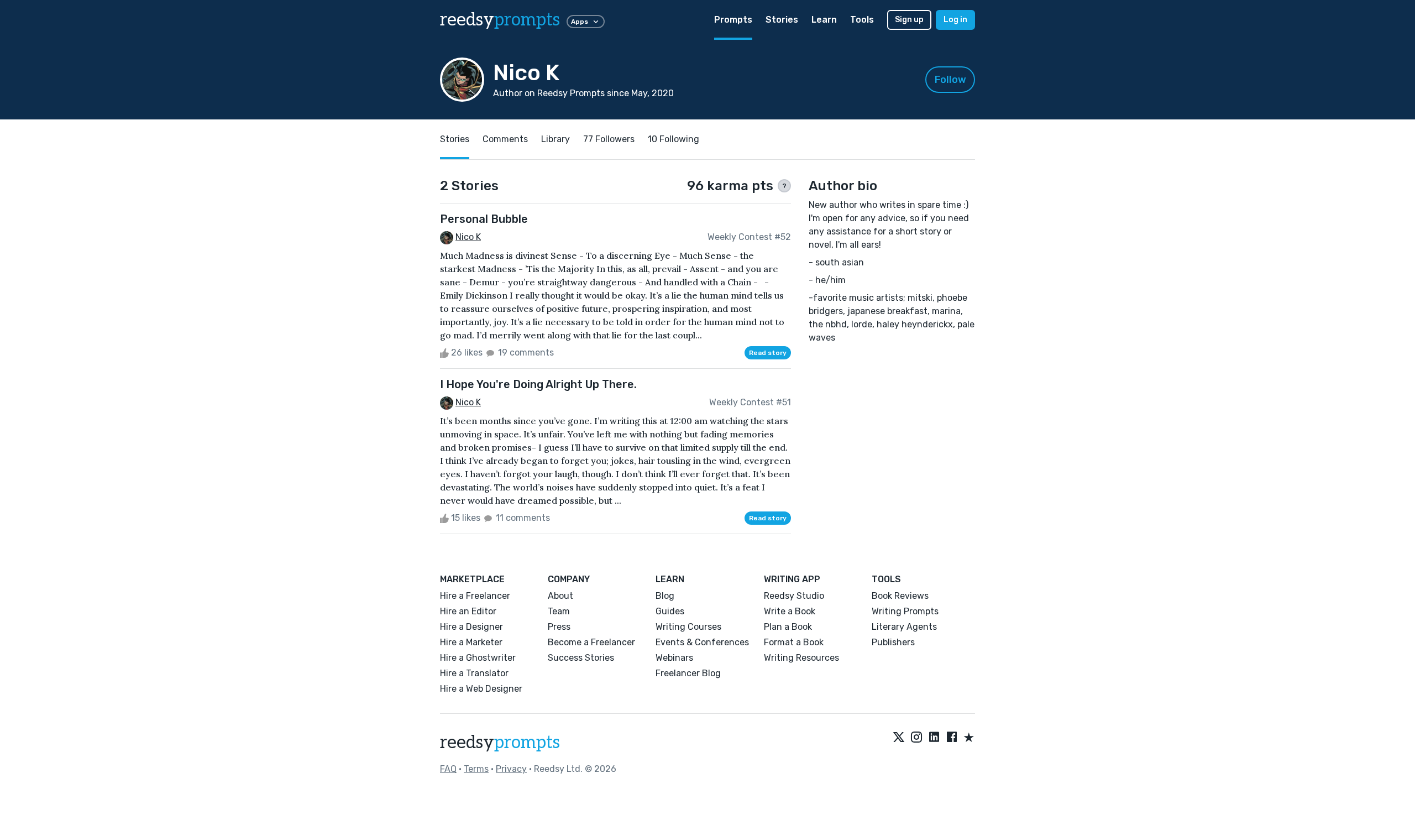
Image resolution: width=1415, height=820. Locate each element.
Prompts (733, 19)
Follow (950, 80)
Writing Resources (801, 657)
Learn (824, 19)
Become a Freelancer (591, 642)
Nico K (468, 237)
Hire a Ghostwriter (478, 657)
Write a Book (789, 611)
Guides (670, 611)
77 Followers (609, 139)
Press (559, 626)
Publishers (893, 642)
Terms (476, 769)
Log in (955, 19)
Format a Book (794, 642)
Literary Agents (904, 626)
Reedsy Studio (794, 596)
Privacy (511, 769)
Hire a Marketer (471, 642)
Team (559, 611)
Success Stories (581, 657)
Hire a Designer (471, 626)
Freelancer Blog (688, 673)
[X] (898, 738)
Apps (579, 21)
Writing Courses (688, 626)
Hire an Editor (468, 611)
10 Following (673, 139)
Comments (505, 139)
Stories (782, 19)
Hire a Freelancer (475, 596)
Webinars (674, 657)
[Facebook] (951, 738)
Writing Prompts (905, 611)
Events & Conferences (702, 642)
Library (555, 139)
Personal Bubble (484, 219)
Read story (768, 353)
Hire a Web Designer (481, 688)
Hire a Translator (474, 673)
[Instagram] (916, 738)
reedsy (500, 19)
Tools (862, 19)
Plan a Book (788, 626)
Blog (665, 596)
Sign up (909, 19)
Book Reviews (900, 596)
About (560, 596)
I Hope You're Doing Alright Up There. (538, 384)
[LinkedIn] (934, 738)
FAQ (448, 769)
